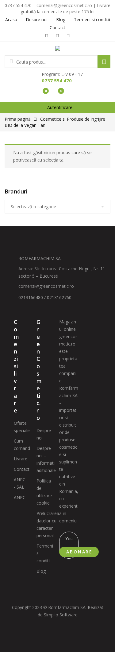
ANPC (19, 497)
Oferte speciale (22, 426)
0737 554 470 (57, 80)
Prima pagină (18, 119)
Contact (21, 469)
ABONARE (79, 552)
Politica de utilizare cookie (44, 492)
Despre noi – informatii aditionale (46, 459)
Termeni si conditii (44, 553)
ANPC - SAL (19, 483)
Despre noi (43, 434)
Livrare (20, 459)
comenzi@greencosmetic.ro (46, 286)
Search (104, 61)
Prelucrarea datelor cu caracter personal (47, 524)
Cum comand (22, 444)
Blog (41, 571)
